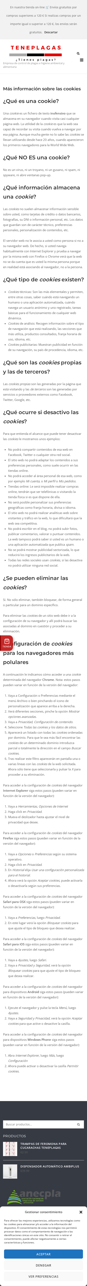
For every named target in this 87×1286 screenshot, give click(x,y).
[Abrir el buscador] (78, 54)
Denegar (43, 1265)
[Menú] (81, 60)
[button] (81, 1212)
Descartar (51, 32)
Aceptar (43, 1254)
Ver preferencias (43, 1276)
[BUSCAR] (78, 1124)
